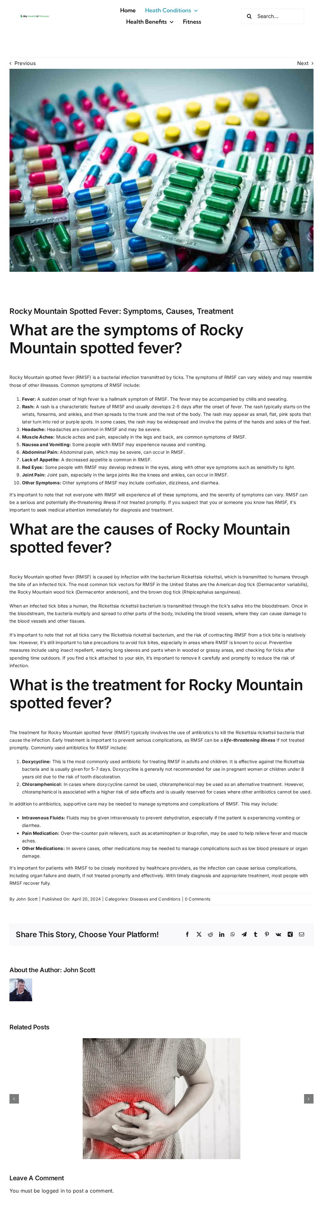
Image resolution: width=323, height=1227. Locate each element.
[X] (199, 934)
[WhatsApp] (232, 934)
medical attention (66, 509)
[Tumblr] (255, 934)
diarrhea (209, 482)
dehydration (176, 817)
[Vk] (278, 934)
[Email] (301, 934)
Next (302, 63)
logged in (53, 1191)
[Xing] (290, 934)
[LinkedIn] (221, 934)
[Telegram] (244, 934)
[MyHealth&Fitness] (34, 15)
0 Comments (197, 898)
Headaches (59, 429)
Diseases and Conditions (155, 898)
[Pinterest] (267, 934)
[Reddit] (210, 934)
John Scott (27, 898)
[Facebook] (187, 934)
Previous (25, 63)
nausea (168, 444)
